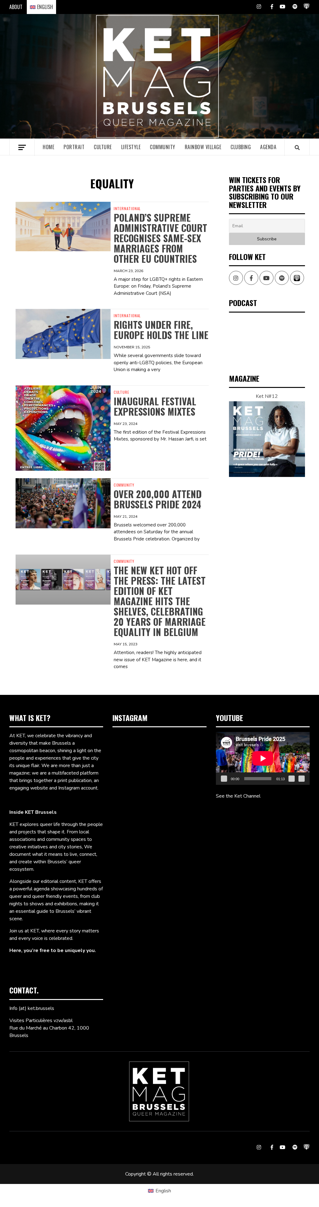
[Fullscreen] (301, 779)
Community (162, 147)
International (127, 208)
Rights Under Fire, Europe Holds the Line (161, 330)
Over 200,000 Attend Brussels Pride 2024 (158, 499)
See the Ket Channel (238, 796)
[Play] (224, 779)
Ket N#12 (267, 396)
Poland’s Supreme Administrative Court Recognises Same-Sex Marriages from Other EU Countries (160, 238)
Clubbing (241, 147)
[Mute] (291, 779)
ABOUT (15, 7)
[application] (263, 758)
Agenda (268, 147)
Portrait (74, 147)
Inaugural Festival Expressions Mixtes (155, 406)
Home (48, 147)
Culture (103, 147)
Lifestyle (131, 147)
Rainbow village (203, 147)
